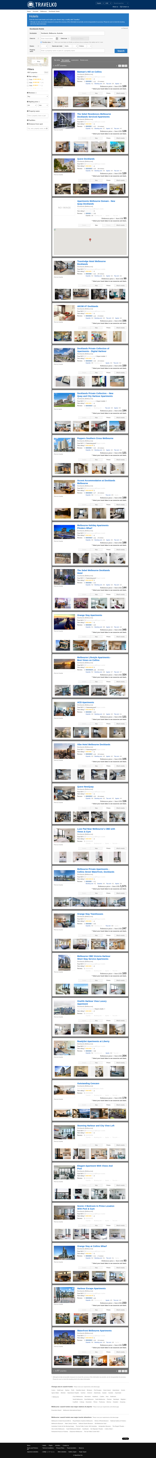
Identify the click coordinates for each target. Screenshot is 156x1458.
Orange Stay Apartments (89, 615)
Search (120, 51)
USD (106, 3)
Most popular (66, 60)
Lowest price (75, 60)
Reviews (32, 93)
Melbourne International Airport (72, 1410)
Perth (72, 1390)
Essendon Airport (56, 1410)
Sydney (67, 1390)
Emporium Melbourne (76, 1431)
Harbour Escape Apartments (91, 1288)
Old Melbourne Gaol (100, 1423)
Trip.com (108, 83)
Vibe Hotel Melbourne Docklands (93, 744)
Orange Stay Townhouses (90, 914)
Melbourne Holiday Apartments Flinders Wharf (93, 526)
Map (96, 93)
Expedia (88, 83)
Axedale (110, 1393)
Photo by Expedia (58, 87)
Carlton (102, 1396)
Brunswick (88, 1396)
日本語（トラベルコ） (48, 1452)
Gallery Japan (72, 1452)
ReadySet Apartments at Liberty (93, 1041)
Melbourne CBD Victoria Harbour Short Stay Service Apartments (93, 957)
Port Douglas (97, 1390)
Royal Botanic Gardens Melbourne (83, 1421)
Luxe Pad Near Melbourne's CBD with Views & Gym (96, 830)
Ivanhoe (83, 1393)
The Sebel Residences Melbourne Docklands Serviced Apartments (94, 115)
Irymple (104, 1393)
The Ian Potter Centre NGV (91, 1431)
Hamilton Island (80, 1390)
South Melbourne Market (73, 1429)
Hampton (115, 1402)
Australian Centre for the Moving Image (62, 1426)
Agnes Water (55, 1393)
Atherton (63, 1393)
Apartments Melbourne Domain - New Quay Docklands (96, 202)
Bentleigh (116, 1399)
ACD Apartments (85, 702)
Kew (107, 1396)
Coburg (82, 1402)
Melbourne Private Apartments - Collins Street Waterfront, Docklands (95, 870)
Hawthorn (95, 1396)
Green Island (107, 1390)
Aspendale (118, 1393)
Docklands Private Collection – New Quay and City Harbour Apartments (95, 394)
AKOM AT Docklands (87, 306)
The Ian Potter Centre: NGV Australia (86, 1426)
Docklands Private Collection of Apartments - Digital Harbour (93, 349)
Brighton (123, 1399)
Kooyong (122, 1402)
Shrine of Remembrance (101, 1421)
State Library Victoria (71, 1423)
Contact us (125, 7)
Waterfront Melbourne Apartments (94, 1330)
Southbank (85, 1429)
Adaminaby (97, 1393)
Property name (34, 111)
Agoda (117, 83)
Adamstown (115, 1390)
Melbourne (88, 74)
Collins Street (108, 1429)
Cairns (53, 1390)
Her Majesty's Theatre (96, 1429)
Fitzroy (95, 1402)
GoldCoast (60, 1390)
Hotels (44, 1445)
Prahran (109, 1399)
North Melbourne (100, 1399)
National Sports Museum (86, 1423)
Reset (46, 72)
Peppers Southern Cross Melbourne (95, 438)
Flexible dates (46, 42)
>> (126, 66)
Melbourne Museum (57, 1423)
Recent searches (119, 3)
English (99, 3)
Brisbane (89, 1390)
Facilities (32, 120)
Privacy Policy (60, 1448)
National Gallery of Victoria (118, 1421)
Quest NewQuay (85, 787)
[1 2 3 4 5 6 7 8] (44, 46)
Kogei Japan (82, 1452)
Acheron (89, 1393)
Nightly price (34, 102)
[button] (84, 77)
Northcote (113, 1396)
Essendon (89, 1402)
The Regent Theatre (118, 1426)
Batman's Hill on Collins (89, 72)
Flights (51, 1445)
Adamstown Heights (73, 1393)
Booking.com (98, 83)
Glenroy (109, 1402)
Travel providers (71, 1448)
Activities (57, 1445)
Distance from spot (36, 124)
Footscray (102, 1402)
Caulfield (75, 1402)
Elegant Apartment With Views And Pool (95, 1167)
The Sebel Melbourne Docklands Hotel (93, 571)
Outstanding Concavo (88, 1083)
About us (115, 7)
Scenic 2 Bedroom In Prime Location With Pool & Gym (95, 1207)
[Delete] (46, 128)
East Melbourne (89, 1399)
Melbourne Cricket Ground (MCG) (61, 1421)
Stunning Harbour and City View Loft (95, 1125)
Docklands (80, 74)
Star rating (57, 60)
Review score (84, 60)
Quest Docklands (86, 159)
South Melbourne (78, 1399)
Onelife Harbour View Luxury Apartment (92, 1002)
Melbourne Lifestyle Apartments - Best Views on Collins (94, 658)
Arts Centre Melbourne (58, 1429)
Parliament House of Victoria (59, 1431)
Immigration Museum (105, 1426)
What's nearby (120, 93)
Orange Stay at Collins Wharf (92, 1246)
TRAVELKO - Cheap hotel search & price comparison (41, 5)
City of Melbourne (78, 1396)
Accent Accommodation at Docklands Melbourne (96, 481)
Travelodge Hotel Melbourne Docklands (91, 262)
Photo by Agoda (58, 409)
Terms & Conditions (48, 1448)
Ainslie (123, 1390)
